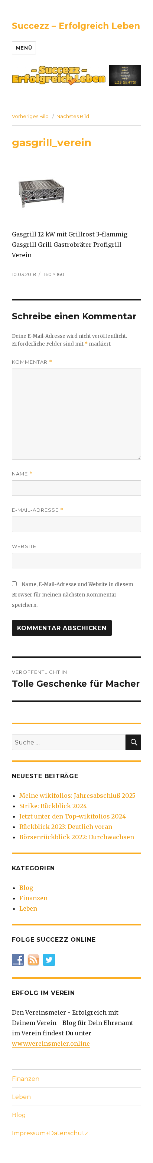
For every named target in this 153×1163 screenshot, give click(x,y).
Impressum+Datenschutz (50, 1133)
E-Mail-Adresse (38, 510)
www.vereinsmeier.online (51, 1043)
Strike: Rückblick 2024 (53, 806)
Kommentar (32, 362)
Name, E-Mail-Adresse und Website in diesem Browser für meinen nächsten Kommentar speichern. (72, 594)
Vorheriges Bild (30, 116)
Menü (24, 48)
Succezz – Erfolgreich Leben (76, 26)
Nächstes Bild (72, 116)
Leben (28, 908)
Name (22, 474)
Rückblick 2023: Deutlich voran (65, 826)
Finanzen (33, 898)
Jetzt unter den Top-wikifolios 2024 (72, 816)
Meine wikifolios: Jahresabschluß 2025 (77, 795)
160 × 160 (54, 274)
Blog (26, 887)
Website (24, 546)
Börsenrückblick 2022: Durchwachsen (76, 837)
